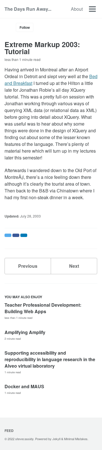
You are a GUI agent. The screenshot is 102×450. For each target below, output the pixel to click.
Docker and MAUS (24, 386)
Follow (25, 27)
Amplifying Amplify (25, 332)
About (77, 9)
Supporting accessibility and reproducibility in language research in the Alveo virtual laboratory (50, 359)
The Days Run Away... (28, 9)
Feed (9, 430)
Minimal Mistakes (76, 438)
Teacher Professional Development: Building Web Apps (43, 308)
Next (74, 266)
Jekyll (56, 438)
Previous (27, 266)
